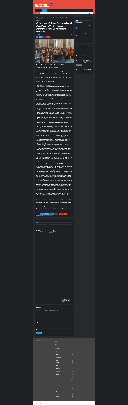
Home (36, 10)
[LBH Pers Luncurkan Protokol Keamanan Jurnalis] (79, 62)
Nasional (44, 10)
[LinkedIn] (42, 37)
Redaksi (58, 10)
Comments (90, 46)
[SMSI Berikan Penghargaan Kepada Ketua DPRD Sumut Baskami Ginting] (54, 227)
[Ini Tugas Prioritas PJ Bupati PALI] (79, 71)
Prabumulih (58, 371)
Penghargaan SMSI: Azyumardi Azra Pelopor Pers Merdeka (66, 300)
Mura (56, 376)
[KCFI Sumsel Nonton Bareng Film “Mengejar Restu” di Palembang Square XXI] (79, 57)
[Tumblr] (45, 37)
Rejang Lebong (58, 380)
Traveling (53, 10)
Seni (57, 393)
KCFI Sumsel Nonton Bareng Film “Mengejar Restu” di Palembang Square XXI (87, 56)
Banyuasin (58, 354)
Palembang (58, 368)
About (56, 344)
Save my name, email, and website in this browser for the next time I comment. (49, 329)
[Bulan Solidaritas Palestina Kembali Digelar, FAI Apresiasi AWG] (41, 227)
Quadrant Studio (51, 403)
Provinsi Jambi (58, 388)
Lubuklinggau (58, 357)
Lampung (57, 374)
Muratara (57, 362)
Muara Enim (58, 359)
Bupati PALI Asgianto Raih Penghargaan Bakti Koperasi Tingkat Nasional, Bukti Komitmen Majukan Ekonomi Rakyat (87, 37)
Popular (77, 46)
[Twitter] (40, 37)
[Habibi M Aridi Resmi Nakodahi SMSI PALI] (79, 66)
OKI (57, 363)
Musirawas (57, 377)
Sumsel (57, 394)
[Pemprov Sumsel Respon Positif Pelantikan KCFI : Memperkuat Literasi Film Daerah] (79, 51)
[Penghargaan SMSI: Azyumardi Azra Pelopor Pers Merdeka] (66, 261)
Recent (83, 46)
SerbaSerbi (49, 10)
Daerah (40, 10)
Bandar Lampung (59, 397)
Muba (57, 360)
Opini (57, 391)
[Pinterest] (47, 37)
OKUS (57, 383)
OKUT (57, 385)
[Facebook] (37, 37)
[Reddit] (49, 37)
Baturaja (57, 351)
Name (37, 322)
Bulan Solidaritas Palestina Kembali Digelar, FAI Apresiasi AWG (41, 231)
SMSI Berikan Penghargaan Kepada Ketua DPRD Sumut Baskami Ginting (53, 231)
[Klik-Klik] (44, 4)
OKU (57, 365)
